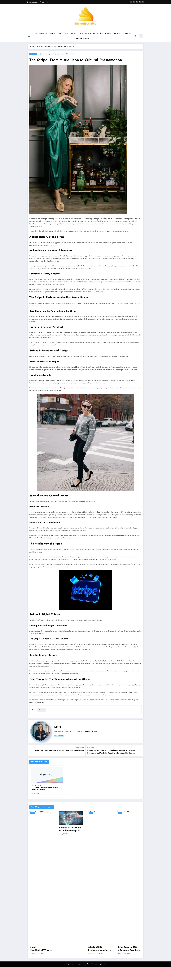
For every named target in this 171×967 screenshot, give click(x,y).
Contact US (43, 33)
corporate (68, 224)
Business (52, 33)
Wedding (108, 33)
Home (35, 33)
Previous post (79, 747)
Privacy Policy (126, 33)
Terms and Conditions (82, 38)
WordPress (83, 964)
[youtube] (143, 2)
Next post (90, 747)
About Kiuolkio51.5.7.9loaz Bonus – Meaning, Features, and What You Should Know (40, 949)
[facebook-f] (131, 2)
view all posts (59, 736)
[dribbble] (137, 2)
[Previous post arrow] (30, 750)
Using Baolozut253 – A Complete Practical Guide (128, 949)
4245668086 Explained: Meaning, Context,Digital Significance (98, 949)
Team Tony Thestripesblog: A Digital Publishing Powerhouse (59, 750)
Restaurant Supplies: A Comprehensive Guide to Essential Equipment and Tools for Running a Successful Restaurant (111, 751)
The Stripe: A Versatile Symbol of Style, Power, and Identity (45, 789)
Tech (101, 33)
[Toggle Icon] (29, 36)
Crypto (59, 33)
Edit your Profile (87, 731)
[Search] (135, 36)
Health (73, 33)
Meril (52, 54)
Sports (95, 33)
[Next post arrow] (141, 750)
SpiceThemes (104, 964)
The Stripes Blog (38, 702)
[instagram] (140, 2)
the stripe (33, 54)
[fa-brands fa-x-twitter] (134, 2)
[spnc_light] (141, 36)
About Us (117, 33)
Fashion (66, 33)
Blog (32, 813)
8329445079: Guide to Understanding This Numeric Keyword (70, 829)
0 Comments (71, 54)
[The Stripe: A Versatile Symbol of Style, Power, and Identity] (47, 775)
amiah (43, 953)
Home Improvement (84, 33)
